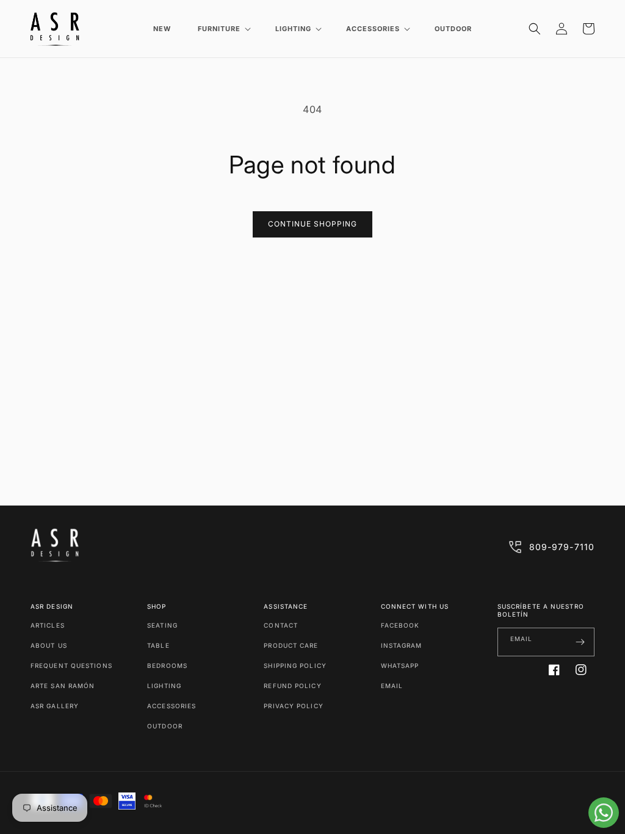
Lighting (164, 685)
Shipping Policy (295, 665)
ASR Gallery (55, 705)
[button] (223, 28)
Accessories (171, 705)
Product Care (291, 645)
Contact (281, 625)
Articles (48, 625)
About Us (49, 645)
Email (392, 685)
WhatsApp (400, 665)
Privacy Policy (293, 705)
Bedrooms (167, 665)
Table (158, 645)
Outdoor (164, 726)
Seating (162, 625)
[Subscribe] (580, 642)
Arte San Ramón (63, 685)
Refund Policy (292, 685)
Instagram (401, 645)
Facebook (400, 625)
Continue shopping (312, 223)
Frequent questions (71, 665)
